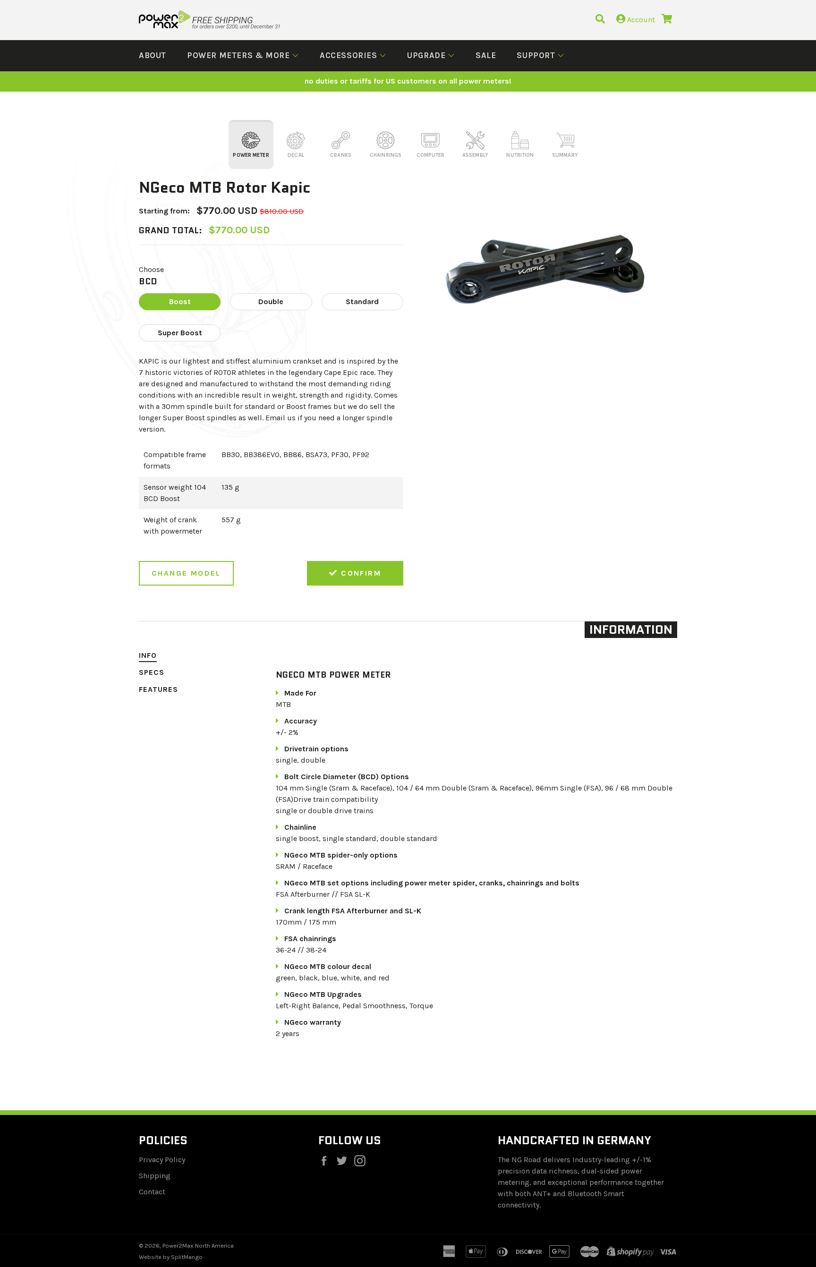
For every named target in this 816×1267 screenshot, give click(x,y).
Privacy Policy (162, 1159)
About (152, 55)
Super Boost (180, 332)
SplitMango (187, 1256)
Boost (180, 301)
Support (537, 55)
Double (270, 301)
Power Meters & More (239, 55)
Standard (362, 301)
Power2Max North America (198, 1245)
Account (640, 19)
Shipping (154, 1175)
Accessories (349, 55)
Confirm (359, 573)
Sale (486, 55)
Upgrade (427, 55)
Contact (152, 1191)
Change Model (186, 573)
